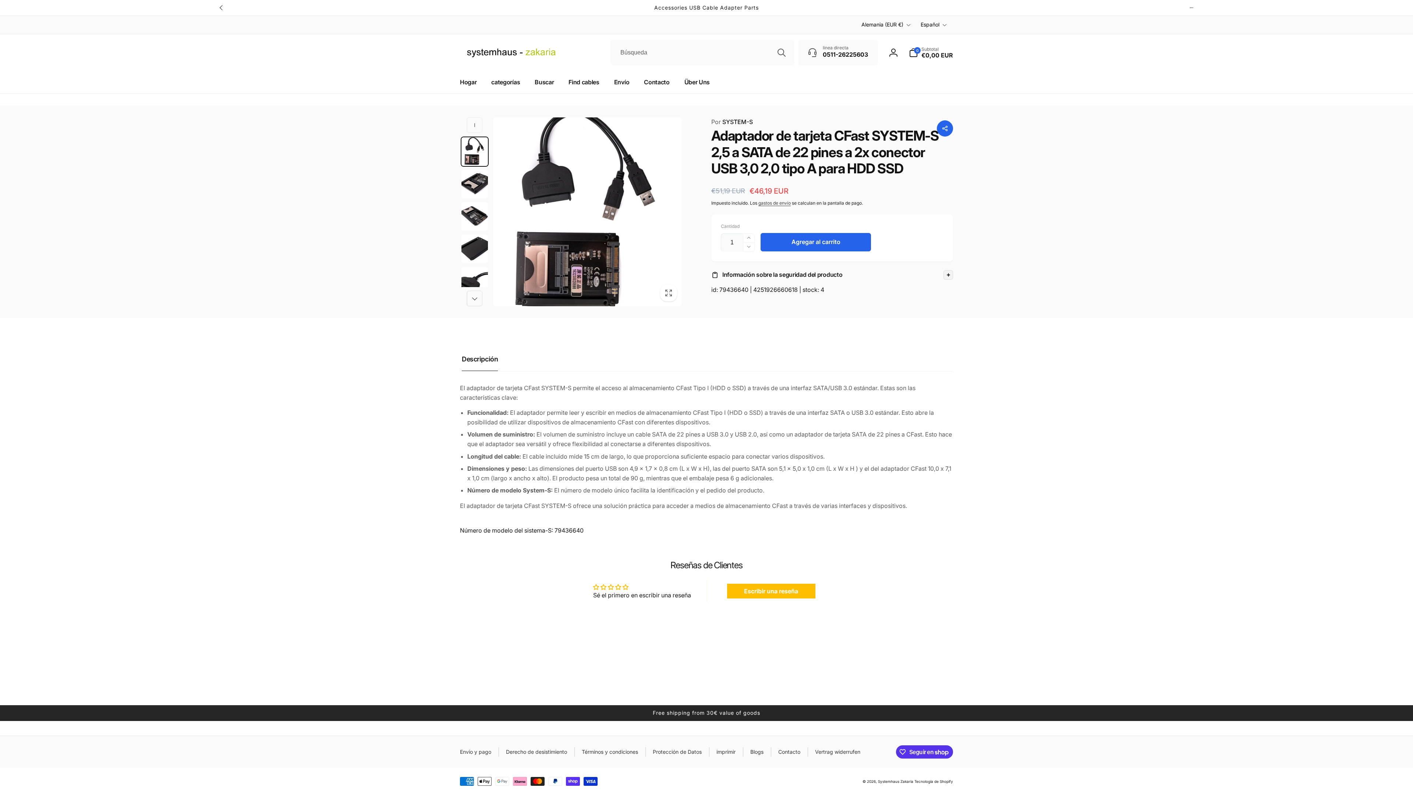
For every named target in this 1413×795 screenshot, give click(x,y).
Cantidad (730, 226)
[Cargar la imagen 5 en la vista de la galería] (474, 281)
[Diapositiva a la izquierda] (221, 7)
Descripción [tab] (480, 359)
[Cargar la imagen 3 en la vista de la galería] (474, 216)
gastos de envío (774, 203)
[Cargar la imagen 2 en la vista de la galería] (474, 184)
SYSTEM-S (732, 122)
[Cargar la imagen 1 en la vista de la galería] (474, 151)
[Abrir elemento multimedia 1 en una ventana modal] (587, 211)
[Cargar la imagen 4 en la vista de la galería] (474, 248)
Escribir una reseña (771, 591)
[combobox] (702, 53)
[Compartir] (945, 128)
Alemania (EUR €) (882, 24)
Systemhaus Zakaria (895, 781)
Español (930, 24)
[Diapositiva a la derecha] (1191, 7)
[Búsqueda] (781, 52)
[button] (832, 275)
